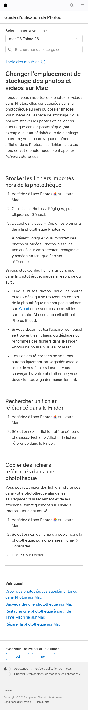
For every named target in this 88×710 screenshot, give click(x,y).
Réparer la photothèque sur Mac (33, 624)
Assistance (21, 668)
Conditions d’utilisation (17, 701)
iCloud (23, 308)
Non (43, 656)
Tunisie (7, 690)
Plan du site (42, 701)
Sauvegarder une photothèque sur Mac (39, 604)
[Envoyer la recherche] (10, 49)
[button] (71, 5)
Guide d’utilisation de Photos (32, 17)
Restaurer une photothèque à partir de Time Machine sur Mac (38, 614)
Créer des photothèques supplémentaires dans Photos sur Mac (41, 594)
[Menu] (82, 5)
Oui (18, 656)
